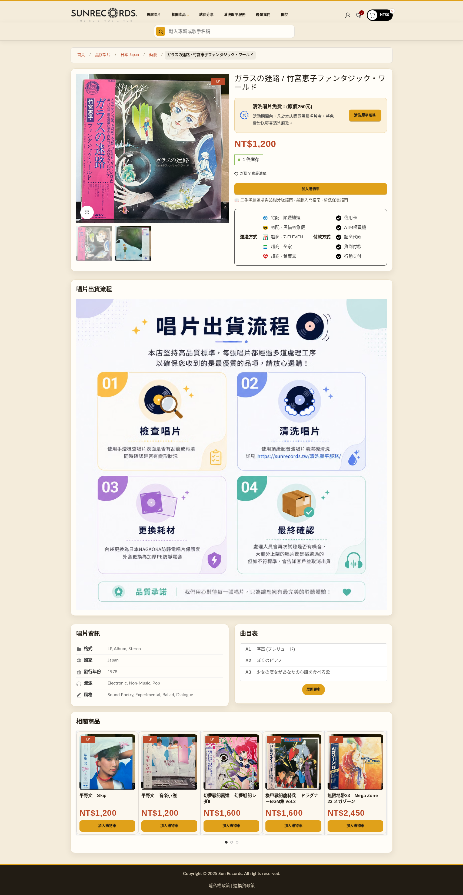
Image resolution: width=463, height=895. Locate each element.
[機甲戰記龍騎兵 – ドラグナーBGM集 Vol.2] (293, 762)
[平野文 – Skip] (107, 762)
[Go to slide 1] (226, 843)
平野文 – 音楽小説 (159, 795)
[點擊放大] (87, 212)
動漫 (153, 55)
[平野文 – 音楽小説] (169, 762)
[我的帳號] (347, 15)
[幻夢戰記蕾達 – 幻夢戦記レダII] (231, 762)
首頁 (81, 55)
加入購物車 (311, 189)
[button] (107, 826)
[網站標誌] (104, 15)
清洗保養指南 (336, 200)
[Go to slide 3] (237, 843)
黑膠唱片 (102, 55)
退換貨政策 (244, 886)
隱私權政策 (219, 886)
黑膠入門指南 (308, 200)
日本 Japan (130, 55)
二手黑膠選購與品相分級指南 (266, 200)
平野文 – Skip (93, 795)
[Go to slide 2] (231, 843)
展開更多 (314, 689)
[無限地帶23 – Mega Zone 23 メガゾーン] (356, 762)
